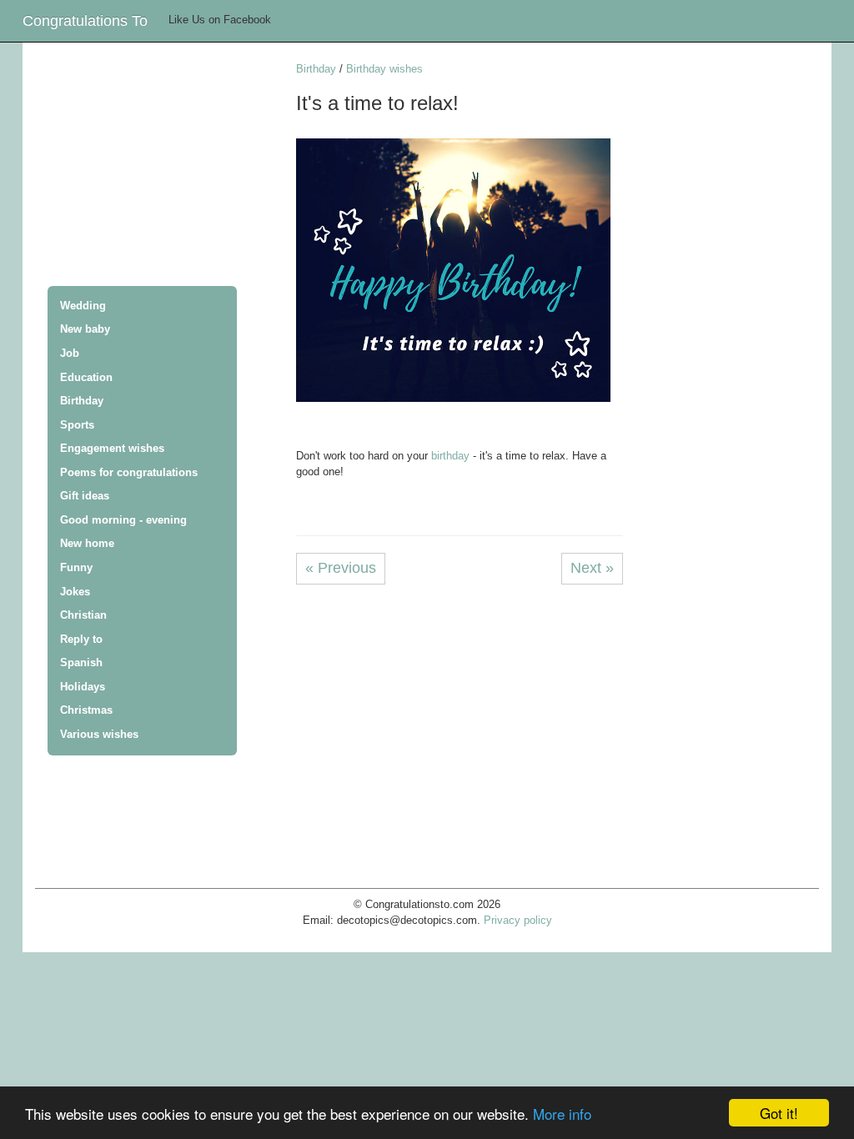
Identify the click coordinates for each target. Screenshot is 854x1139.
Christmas (86, 710)
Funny (76, 567)
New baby (85, 329)
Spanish (81, 662)
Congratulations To (85, 21)
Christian (83, 615)
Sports (77, 425)
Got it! (779, 1112)
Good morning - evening (123, 520)
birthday (450, 455)
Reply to (81, 639)
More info (562, 1113)
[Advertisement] (166, 166)
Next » (592, 567)
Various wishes (99, 734)
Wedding (83, 305)
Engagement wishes (112, 448)
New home (87, 543)
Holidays (82, 686)
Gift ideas (84, 495)
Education (86, 377)
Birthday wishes (384, 69)
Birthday (81, 400)
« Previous (340, 567)
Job (69, 353)
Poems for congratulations (129, 472)
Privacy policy (518, 920)
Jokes (75, 591)
